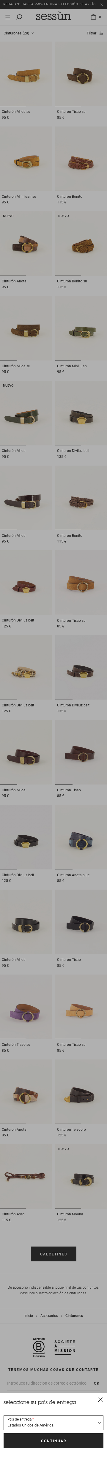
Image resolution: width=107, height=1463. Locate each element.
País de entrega (19, 1419)
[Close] (100, 1399)
